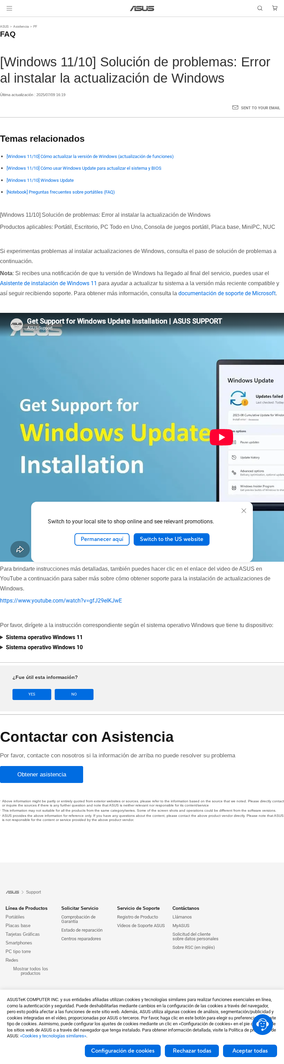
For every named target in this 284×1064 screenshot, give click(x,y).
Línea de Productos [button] (26, 908)
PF (35, 26)
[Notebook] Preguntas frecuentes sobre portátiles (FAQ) (61, 192)
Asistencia (21, 26)
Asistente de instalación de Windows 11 (48, 283)
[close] (244, 510)
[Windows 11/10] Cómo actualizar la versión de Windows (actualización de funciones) (90, 156)
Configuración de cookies (122, 1050)
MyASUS (180, 925)
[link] (142, 8)
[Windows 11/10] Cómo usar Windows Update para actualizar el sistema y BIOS (84, 168)
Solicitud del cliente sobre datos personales (195, 936)
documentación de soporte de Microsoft (227, 293)
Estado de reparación (82, 930)
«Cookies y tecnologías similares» (53, 1035)
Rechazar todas (192, 1050)
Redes (12, 960)
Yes (31, 694)
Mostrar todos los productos (30, 971)
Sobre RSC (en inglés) (193, 947)
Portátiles (15, 917)
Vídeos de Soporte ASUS (141, 925)
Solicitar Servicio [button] (79, 908)
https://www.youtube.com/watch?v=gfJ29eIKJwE (61, 600)
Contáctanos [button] (185, 908)
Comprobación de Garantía (78, 919)
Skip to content (8, 21)
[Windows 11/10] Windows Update (40, 180)
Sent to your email (260, 108)
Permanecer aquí (102, 539)
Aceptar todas (250, 1050)
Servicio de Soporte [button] (138, 908)
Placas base (18, 925)
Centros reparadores (81, 938)
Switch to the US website (171, 539)
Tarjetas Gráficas (23, 934)
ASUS (4, 26)
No (74, 694)
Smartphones (19, 943)
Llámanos (182, 917)
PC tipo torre (18, 951)
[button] (9, 8)
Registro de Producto (137, 917)
